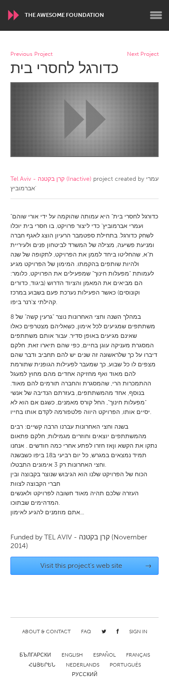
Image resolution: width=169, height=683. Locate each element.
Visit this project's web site (96, 565)
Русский (85, 674)
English (72, 655)
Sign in (138, 631)
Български (35, 655)
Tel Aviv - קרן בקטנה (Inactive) (50, 179)
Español (104, 655)
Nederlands (82, 665)
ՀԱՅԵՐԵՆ (42, 665)
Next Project (143, 54)
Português (125, 665)
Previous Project (31, 54)
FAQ (86, 631)
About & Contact (46, 631)
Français (138, 655)
